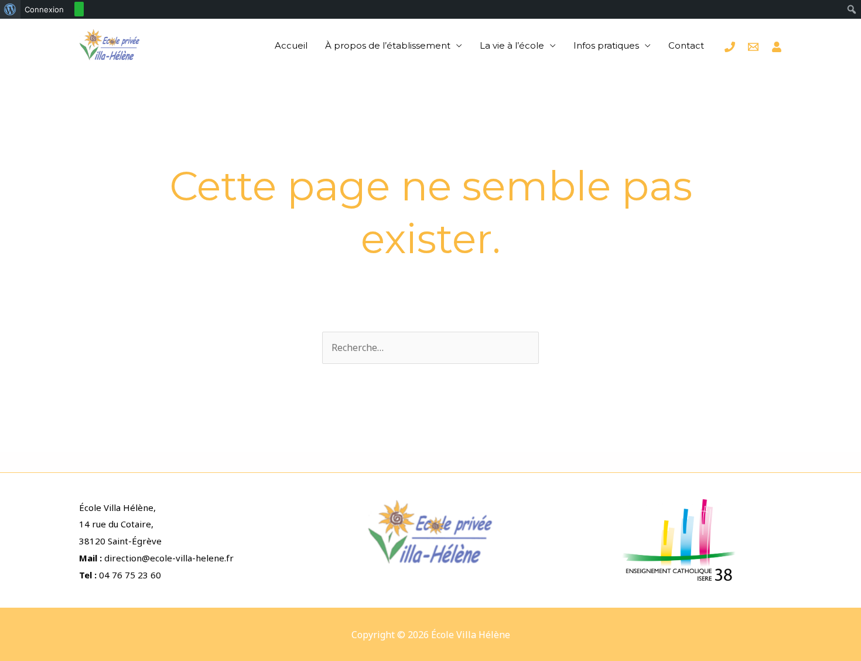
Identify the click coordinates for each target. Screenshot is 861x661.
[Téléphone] (730, 47)
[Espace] (776, 47)
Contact (686, 45)
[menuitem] (10, 9)
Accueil (291, 45)
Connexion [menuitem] (44, 9)
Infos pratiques (606, 45)
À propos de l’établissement (387, 45)
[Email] (753, 47)
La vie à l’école (512, 45)
